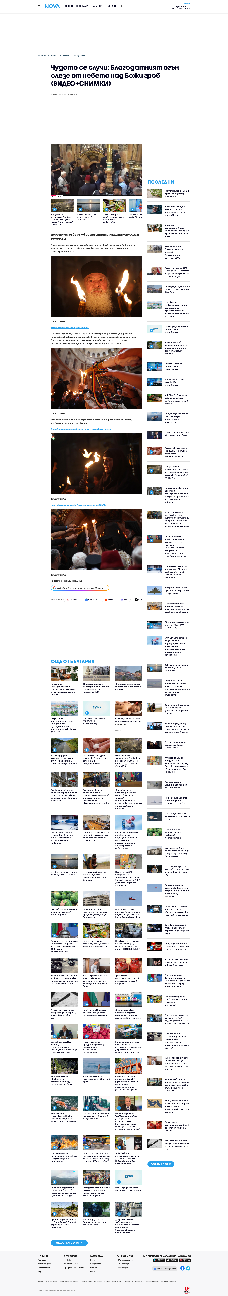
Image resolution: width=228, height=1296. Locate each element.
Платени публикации (44, 1283)
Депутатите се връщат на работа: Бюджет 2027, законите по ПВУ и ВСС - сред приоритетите (64, 946)
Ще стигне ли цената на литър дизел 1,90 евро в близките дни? (96, 1116)
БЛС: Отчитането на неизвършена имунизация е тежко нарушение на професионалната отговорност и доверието (126, 840)
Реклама (40, 1281)
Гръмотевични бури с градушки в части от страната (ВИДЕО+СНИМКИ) (94, 759)
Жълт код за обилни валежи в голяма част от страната (94, 1222)
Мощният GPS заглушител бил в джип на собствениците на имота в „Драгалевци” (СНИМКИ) (127, 760)
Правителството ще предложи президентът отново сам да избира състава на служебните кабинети (64, 795)
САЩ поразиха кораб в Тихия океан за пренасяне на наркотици (176, 418)
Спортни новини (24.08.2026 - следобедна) (173, 366)
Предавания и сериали (74, 1268)
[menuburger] (39, 6)
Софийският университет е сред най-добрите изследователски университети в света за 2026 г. (63, 725)
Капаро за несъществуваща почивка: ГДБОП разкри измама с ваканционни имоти (63, 689)
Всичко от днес (44, 1264)
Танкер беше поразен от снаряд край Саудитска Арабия (176, 801)
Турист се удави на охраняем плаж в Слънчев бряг (96, 1079)
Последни (42, 1260)
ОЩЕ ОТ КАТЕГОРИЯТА (69, 1242)
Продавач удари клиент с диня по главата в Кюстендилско (64, 912)
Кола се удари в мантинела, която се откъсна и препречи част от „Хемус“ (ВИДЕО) (64, 759)
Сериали (94, 1268)
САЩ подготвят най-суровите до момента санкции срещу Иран (177, 946)
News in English (123, 1268)
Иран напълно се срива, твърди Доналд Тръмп (177, 433)
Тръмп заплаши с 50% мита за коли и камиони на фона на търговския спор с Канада (177, 272)
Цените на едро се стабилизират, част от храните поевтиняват (96, 943)
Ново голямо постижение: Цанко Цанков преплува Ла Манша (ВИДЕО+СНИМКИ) (64, 1117)
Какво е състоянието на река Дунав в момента (64, 873)
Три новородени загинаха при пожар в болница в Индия (176, 785)
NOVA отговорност (125, 1260)
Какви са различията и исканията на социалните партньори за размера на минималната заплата (128, 1047)
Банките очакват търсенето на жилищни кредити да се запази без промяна (96, 913)
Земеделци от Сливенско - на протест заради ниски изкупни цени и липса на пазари (96, 1191)
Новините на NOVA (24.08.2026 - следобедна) (174, 382)
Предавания (95, 1264)
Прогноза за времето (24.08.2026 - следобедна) (94, 721)
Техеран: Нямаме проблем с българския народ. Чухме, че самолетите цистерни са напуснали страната (177, 687)
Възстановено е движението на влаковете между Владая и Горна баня (61, 1080)
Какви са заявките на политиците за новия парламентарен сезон (95, 1012)
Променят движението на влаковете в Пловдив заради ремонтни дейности (63, 1223)
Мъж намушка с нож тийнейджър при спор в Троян (177, 816)
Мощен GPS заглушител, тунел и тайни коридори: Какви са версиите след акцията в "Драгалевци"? (96, 1157)
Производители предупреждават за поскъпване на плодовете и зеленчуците (94, 1047)
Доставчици (98, 1281)
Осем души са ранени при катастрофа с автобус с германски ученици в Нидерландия (177, 910)
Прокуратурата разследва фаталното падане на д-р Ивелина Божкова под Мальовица (128, 913)
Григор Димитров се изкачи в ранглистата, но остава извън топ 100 (177, 870)
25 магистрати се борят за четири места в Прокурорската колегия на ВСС (96, 688)
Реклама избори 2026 (51, 1281)
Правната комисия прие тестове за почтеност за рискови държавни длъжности (96, 836)
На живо (111, 6)
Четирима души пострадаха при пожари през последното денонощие (64, 1157)
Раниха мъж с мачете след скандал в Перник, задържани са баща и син (63, 1014)
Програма (82, 6)
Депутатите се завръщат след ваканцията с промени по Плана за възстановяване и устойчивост (127, 1226)
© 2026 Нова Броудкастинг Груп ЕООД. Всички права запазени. (57, 1290)
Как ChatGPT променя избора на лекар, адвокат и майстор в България (176, 399)
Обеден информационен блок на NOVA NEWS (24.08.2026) (177, 625)
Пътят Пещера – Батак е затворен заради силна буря (177, 194)
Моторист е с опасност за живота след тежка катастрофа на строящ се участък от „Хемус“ (64, 979)
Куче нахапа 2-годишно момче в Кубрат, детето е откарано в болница (95, 876)
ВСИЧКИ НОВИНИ (161, 1164)
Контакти (107, 1281)
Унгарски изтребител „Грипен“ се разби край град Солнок (177, 591)
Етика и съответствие (168, 1281)
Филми (93, 1272)
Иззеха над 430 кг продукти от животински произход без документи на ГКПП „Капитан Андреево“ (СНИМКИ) (127, 878)
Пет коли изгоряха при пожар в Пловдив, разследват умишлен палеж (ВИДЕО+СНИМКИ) (128, 945)
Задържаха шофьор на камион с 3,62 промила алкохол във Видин (177, 962)
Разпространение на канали (69, 1281)
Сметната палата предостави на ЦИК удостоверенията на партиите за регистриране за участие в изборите (126, 1083)
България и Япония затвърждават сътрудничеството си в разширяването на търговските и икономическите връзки (96, 796)
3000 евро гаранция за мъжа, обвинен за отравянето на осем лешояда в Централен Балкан (95, 980)
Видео (40, 1272)
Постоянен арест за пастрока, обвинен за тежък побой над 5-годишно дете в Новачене (62, 837)
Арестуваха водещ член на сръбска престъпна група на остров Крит (175, 210)
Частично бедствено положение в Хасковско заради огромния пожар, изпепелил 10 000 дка (64, 1191)
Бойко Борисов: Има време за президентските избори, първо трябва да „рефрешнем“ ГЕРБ (64, 1047)
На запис (97, 6)
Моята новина (44, 1268)
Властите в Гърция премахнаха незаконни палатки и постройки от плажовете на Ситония (177, 1085)
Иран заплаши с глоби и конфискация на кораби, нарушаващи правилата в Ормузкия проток (177, 1106)
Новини (68, 6)
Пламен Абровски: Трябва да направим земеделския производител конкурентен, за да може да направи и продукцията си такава (128, 1121)
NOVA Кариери (123, 1264)
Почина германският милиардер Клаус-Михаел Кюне (176, 745)
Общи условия (116, 1281)
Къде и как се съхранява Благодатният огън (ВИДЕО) (78, 505)
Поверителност (128, 1281)
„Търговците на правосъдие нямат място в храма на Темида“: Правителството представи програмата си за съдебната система (128, 799)
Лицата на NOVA (71, 1264)
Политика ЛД (139, 1281)
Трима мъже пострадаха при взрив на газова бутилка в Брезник (127, 979)
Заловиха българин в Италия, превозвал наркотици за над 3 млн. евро (177, 929)
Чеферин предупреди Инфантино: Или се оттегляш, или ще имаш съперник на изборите (177, 727)
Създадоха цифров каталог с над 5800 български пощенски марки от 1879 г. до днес (128, 1014)
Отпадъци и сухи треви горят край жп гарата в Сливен (128, 686)
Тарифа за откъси (86, 1281)
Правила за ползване (152, 1281)
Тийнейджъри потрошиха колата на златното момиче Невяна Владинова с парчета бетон (127, 1158)
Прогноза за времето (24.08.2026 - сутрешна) (128, 1188)
